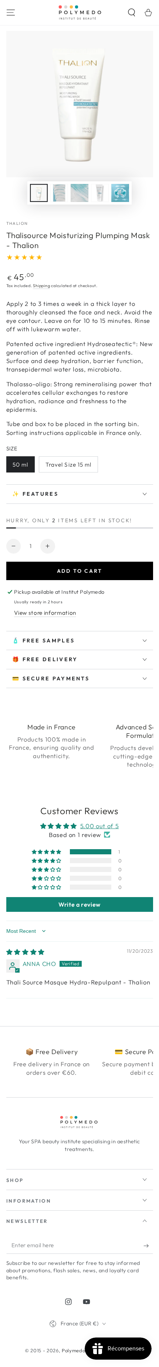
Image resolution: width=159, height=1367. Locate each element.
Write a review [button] (79, 904)
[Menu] (10, 12)
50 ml (20, 464)
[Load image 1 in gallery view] (39, 193)
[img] (25, 952)
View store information (45, 612)
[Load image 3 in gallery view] (79, 193)
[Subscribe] (148, 1246)
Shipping (41, 285)
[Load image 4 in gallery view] (100, 193)
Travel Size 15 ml (68, 464)
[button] (132, 12)
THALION (17, 223)
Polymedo (73, 1350)
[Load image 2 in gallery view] (59, 193)
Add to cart (79, 571)
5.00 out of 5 (99, 826)
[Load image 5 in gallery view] (120, 193)
